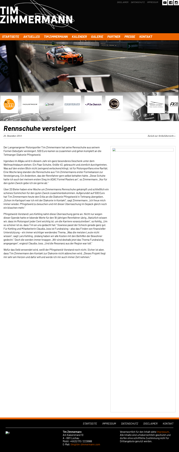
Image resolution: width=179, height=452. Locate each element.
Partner (113, 36)
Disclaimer (122, 2)
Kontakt (145, 36)
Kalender (79, 36)
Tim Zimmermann (56, 36)
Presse (129, 36)
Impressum (152, 2)
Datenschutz (138, 2)
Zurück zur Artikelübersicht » (162, 136)
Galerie (97, 36)
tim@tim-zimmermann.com (85, 444)
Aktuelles (31, 36)
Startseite (10, 36)
